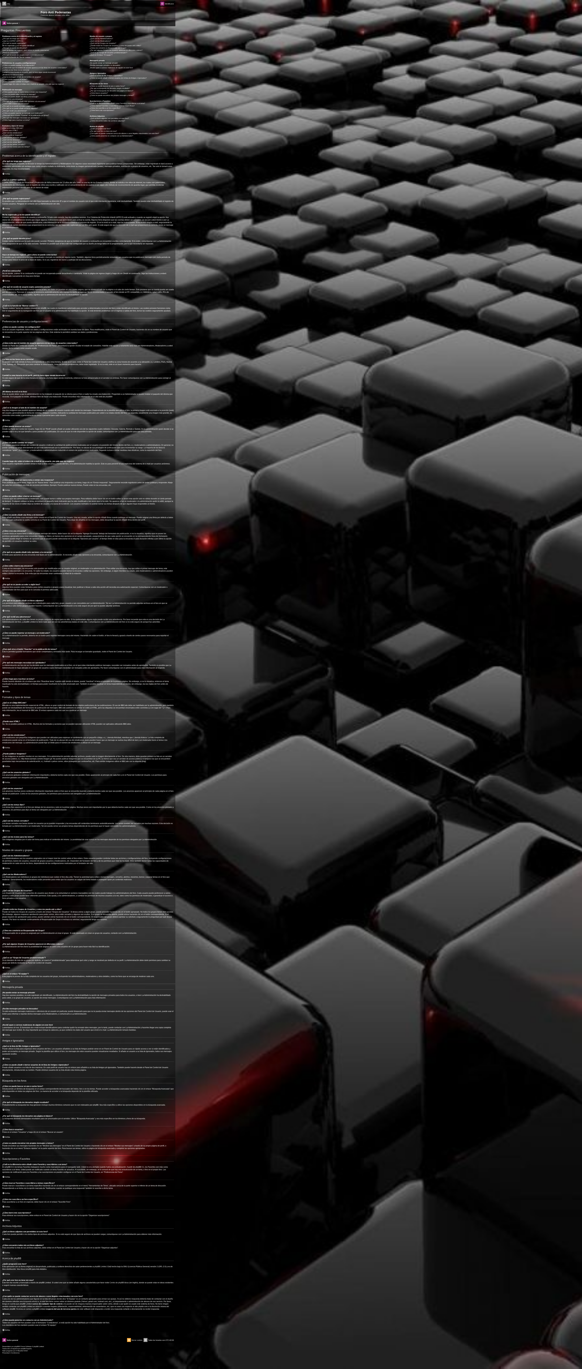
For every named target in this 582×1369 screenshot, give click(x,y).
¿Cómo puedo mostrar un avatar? (14, 79)
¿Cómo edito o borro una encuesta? (15, 104)
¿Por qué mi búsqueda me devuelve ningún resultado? (110, 88)
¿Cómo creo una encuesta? (12, 99)
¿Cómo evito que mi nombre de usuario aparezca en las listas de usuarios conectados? (34, 68)
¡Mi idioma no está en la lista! (12, 75)
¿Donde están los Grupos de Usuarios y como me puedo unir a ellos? (115, 45)
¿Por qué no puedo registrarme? (14, 43)
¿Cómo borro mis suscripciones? (102, 110)
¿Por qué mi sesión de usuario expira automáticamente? (23, 55)
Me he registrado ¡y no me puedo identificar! (18, 45)
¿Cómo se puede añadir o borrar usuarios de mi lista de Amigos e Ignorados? (118, 78)
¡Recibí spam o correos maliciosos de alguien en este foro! (111, 68)
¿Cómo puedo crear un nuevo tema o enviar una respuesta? (24, 92)
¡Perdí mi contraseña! (10, 53)
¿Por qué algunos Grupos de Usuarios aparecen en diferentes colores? (116, 50)
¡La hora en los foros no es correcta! (15, 70)
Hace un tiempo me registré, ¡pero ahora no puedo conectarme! (25, 50)
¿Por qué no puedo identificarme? (14, 48)
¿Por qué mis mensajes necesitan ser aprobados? (20, 118)
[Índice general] (21, 13)
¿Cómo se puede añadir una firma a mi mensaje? (20, 97)
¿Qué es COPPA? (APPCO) (12, 41)
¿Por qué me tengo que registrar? (14, 38)
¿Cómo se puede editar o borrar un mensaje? (19, 94)
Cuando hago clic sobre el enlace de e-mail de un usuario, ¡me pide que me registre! (33, 84)
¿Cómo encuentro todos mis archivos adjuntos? (107, 121)
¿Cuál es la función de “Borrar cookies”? (17, 57)
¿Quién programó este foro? (100, 129)
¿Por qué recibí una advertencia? (14, 111)
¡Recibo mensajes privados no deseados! (105, 65)
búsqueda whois (30, 1301)
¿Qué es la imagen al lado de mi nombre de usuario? (21, 77)
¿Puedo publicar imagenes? (12, 135)
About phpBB (25, 1269)
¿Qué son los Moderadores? (100, 41)
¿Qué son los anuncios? (11, 140)
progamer (9, 1351)
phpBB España (26, 1348)
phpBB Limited (100, 1267)
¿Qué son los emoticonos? (12, 133)
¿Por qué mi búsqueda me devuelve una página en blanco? (111, 91)
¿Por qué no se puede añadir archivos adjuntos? (20, 108)
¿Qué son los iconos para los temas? (16, 147)
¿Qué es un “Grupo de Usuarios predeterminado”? (108, 53)
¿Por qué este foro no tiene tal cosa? (103, 131)
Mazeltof (20, 1351)
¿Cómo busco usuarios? (99, 93)
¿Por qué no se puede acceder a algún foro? (18, 106)
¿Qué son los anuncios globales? (14, 137)
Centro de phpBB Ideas (119, 1283)
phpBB (108, 397)
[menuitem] (6, 4)
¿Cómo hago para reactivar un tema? (16, 120)
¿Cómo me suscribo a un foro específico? (105, 108)
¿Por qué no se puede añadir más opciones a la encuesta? (24, 101)
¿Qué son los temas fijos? (12, 142)
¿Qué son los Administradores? (101, 38)
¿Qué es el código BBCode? (12, 128)
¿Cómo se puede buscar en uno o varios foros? (107, 86)
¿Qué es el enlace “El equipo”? (101, 55)
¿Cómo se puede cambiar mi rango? (15, 82)
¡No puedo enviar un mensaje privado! (104, 63)
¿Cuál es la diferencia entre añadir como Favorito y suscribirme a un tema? (117, 103)
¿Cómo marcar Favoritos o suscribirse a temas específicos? (112, 106)
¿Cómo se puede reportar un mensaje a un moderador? (22, 113)
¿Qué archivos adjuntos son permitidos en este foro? (109, 118)
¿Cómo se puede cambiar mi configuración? (18, 65)
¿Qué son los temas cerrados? (13, 144)
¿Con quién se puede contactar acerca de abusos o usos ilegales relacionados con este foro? (124, 133)
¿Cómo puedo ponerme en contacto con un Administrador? (111, 136)
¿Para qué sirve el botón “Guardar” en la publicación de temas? (25, 115)
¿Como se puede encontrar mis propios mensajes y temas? (112, 95)
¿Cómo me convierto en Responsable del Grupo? (108, 48)
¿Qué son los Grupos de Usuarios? (103, 43)
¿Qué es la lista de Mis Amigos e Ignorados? (106, 75)
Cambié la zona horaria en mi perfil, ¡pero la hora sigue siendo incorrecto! (29, 72)
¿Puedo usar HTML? (10, 130)
